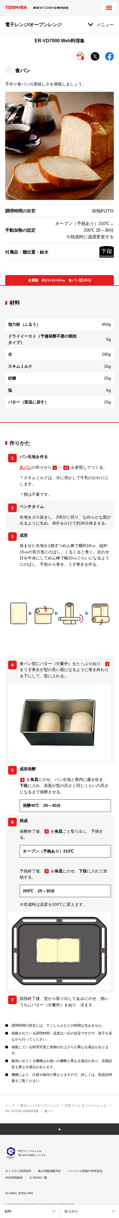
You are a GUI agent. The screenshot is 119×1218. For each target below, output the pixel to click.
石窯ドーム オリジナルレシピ (86, 1105)
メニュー (105, 24)
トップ (10, 1105)
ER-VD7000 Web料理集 (22, 1111)
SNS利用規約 (14, 1177)
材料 (8, 1211)
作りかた (71, 1211)
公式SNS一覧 (38, 1177)
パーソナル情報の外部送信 (85, 1171)
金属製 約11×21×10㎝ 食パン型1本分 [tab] (59, 280)
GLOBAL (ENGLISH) (19, 1193)
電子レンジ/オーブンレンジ (39, 1105)
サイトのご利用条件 (18, 1171)
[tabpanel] (59, 354)
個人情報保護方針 (49, 1171)
